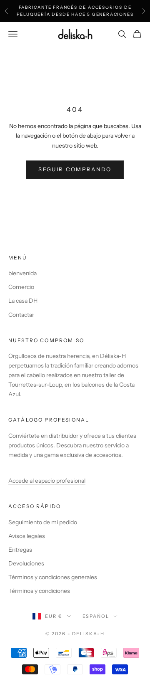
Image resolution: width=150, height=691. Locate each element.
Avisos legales (26, 536)
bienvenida (22, 273)
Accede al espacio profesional (46, 480)
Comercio (21, 287)
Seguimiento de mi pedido (42, 522)
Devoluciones (26, 563)
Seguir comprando (74, 169)
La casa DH (23, 300)
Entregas (20, 549)
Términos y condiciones (39, 591)
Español (96, 616)
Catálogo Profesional (48, 420)
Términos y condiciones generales (52, 577)
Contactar (21, 314)
